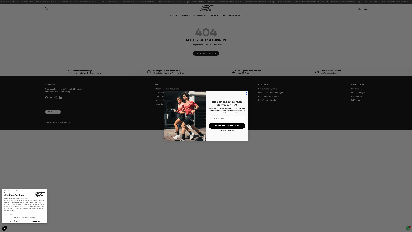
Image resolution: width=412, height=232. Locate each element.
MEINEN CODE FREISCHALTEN (227, 126)
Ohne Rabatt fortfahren (226, 130)
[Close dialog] (245, 93)
